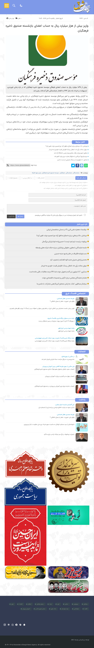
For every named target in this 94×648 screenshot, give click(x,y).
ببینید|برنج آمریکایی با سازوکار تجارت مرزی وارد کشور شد (70, 156)
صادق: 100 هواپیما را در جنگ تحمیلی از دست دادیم (72, 160)
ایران (58, 604)
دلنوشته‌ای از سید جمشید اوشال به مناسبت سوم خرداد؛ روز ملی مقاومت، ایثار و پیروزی (49, 424)
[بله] (20, 624)
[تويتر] (73, 165)
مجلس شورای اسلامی (40, 609)
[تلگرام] (81, 165)
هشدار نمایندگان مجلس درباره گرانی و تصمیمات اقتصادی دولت (64, 278)
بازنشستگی (69, 173)
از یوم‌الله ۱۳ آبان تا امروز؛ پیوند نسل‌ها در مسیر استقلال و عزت (56, 321)
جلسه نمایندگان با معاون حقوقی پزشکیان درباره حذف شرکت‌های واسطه (61, 247)
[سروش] (16, 624)
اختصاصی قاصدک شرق (75, 293)
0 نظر (19, 18)
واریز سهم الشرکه (36, 173)
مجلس (66, 604)
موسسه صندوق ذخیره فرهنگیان (50, 173)
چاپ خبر (11, 18)
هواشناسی (76, 609)
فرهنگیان (62, 173)
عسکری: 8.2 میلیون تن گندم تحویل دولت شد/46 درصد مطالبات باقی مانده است (58, 271)
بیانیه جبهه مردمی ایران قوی (66, 331)
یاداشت (82, 400)
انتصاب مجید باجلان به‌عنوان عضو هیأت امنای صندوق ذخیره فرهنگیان (54, 369)
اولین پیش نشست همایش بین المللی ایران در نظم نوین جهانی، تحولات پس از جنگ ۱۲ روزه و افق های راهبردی (42, 308)
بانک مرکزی (53, 609)
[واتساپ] (86, 165)
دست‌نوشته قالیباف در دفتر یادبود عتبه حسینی (70, 253)
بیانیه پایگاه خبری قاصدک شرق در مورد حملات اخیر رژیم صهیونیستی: (54, 341)
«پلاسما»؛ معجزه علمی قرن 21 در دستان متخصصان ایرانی (67, 229)
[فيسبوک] (77, 165)
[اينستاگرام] (4, 624)
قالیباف (20, 604)
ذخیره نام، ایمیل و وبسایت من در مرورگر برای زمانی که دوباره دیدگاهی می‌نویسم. (58, 215)
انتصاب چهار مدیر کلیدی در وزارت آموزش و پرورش (59, 376)
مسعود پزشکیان (40, 604)
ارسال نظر (20, 216)
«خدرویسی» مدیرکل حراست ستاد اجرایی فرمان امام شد (57, 359)
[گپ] (12, 624)
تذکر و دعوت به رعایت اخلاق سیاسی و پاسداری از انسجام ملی (56, 407)
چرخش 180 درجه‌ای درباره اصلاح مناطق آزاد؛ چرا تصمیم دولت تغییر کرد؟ (66, 146)
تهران (12, 604)
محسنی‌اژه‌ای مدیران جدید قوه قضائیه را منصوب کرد (68, 259)
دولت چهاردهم (65, 609)
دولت (50, 604)
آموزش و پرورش (26, 609)
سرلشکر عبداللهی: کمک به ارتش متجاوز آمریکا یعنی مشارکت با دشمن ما (62, 284)
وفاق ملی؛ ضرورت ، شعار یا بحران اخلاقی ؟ (62, 301)
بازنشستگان (76, 173)
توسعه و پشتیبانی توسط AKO (80, 640)
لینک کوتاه (34, 165)
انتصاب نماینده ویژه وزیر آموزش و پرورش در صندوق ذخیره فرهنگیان (54, 386)
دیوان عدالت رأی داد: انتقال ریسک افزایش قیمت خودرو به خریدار (68, 149)
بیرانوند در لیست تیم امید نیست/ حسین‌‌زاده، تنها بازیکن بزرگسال (64, 241)
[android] (24, 624)
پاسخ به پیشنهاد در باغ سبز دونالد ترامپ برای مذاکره (59, 434)
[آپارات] (8, 624)
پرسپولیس (76, 604)
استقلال (29, 604)
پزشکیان (85, 604)
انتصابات (81, 351)
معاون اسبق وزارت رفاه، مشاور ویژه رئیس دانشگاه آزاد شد (70, 153)
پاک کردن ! (11, 216)
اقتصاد (85, 609)
